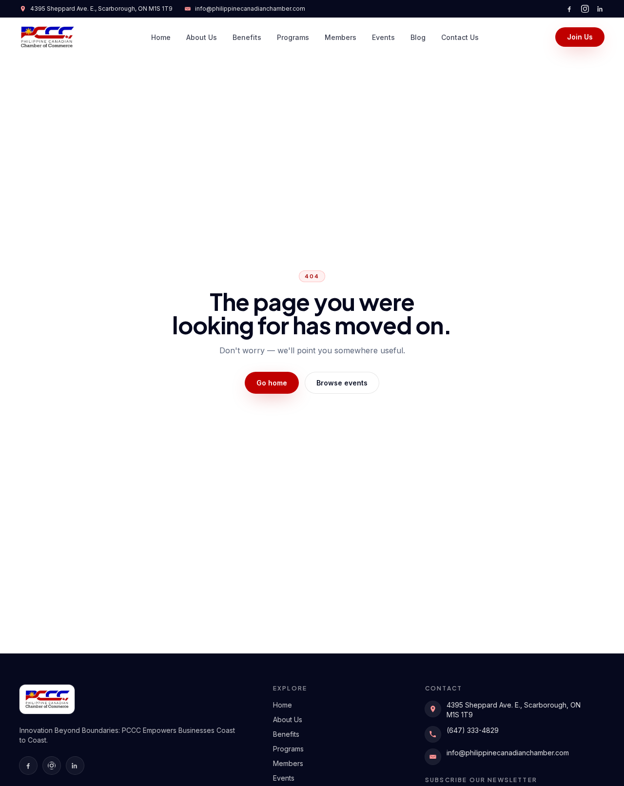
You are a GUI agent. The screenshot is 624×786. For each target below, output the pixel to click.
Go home (271, 383)
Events (383, 37)
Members (340, 37)
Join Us (580, 37)
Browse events (342, 383)
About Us (201, 37)
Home (161, 37)
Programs (293, 37)
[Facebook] (569, 9)
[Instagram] (585, 9)
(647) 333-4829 (473, 730)
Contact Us (460, 37)
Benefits (247, 37)
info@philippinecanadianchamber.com (250, 8)
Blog (418, 37)
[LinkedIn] (600, 9)
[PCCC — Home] (47, 37)
